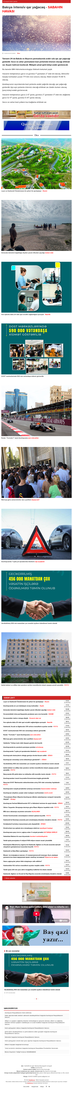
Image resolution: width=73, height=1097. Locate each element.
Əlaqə (42, 1086)
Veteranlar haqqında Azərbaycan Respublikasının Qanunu (22, 1037)
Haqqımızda (34, 1086)
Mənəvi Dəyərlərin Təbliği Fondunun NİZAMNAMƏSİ (20, 1052)
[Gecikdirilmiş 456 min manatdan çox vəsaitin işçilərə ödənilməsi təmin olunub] (36, 596)
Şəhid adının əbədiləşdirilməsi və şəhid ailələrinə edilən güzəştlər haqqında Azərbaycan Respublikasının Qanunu (31, 1032)
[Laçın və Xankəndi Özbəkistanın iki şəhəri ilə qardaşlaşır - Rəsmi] (36, 163)
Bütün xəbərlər (10, 878)
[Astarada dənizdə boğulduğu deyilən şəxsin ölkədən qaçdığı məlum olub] (36, 225)
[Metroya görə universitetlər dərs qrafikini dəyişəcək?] (36, 472)
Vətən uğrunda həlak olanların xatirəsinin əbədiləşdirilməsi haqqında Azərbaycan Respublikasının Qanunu (34, 1016)
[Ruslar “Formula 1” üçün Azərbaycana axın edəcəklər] (36, 410)
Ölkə (18, 53)
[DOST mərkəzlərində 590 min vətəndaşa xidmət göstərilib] (36, 348)
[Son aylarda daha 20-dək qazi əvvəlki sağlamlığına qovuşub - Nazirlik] (36, 287)
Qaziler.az (32, 1080)
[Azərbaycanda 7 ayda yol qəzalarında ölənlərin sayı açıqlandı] (36, 534)
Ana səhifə (26, 1086)
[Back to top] (67, 1091)
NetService (30, 1083)
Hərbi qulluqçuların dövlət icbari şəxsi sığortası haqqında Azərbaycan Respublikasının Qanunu (33, 1041)
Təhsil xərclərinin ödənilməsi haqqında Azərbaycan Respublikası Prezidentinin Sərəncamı (31, 1048)
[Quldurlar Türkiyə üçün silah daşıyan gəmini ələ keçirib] (36, 970)
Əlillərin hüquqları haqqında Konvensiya (17, 1044)
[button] (6, 977)
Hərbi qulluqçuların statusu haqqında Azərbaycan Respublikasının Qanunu (27, 1028)
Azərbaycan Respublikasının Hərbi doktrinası (18, 1012)
